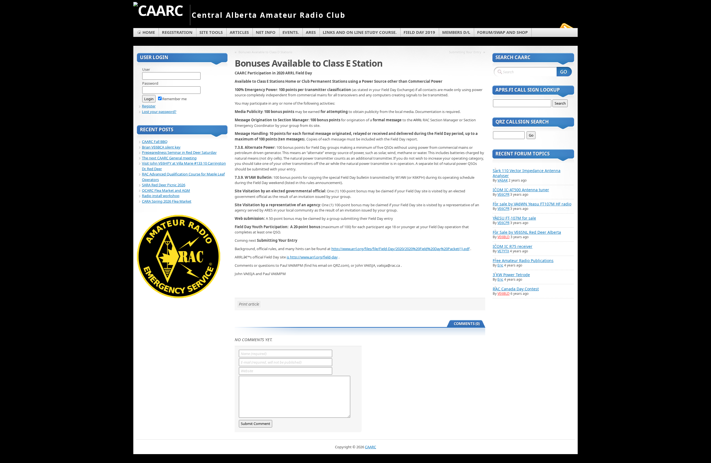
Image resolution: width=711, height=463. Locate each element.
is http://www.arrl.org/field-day (312, 257)
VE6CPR (503, 194)
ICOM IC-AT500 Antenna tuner (521, 189)
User (146, 69)
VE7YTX (503, 251)
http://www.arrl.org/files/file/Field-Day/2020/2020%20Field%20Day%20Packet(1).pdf (400, 248)
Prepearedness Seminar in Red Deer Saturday (179, 152)
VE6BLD (503, 237)
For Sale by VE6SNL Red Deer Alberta (527, 232)
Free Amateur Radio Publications (523, 260)
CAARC (370, 446)
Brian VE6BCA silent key (161, 147)
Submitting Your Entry (465, 52)
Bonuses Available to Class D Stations (265, 52)
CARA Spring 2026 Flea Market (166, 201)
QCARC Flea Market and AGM (166, 190)
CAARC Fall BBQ (154, 141)
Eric (500, 265)
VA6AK (502, 180)
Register (149, 106)
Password (150, 83)
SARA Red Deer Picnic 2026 (163, 184)
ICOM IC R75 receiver (512, 246)
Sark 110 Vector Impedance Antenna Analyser (526, 173)
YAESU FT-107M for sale (514, 218)
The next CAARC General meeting (169, 157)
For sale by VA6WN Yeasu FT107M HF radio (532, 204)
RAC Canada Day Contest (516, 288)
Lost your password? (159, 111)
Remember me (174, 98)
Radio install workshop (160, 195)
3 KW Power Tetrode (511, 274)
